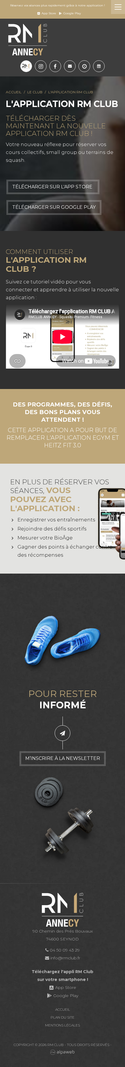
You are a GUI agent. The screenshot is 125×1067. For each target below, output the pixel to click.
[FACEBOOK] (55, 66)
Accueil (14, 92)
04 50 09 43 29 (64, 950)
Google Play (72, 13)
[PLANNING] (99, 66)
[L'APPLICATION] (26, 66)
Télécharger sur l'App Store (53, 187)
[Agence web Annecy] (62, 1052)
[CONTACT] (70, 66)
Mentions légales (62, 1025)
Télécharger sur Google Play (54, 207)
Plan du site (62, 1017)
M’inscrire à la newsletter (62, 758)
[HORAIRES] (84, 66)
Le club (34, 92)
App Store (49, 13)
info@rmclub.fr (64, 958)
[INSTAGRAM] (41, 66)
